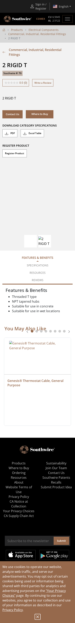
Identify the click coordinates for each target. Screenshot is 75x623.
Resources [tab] (38, 273)
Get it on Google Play (54, 555)
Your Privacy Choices (18, 511)
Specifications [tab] (37, 265)
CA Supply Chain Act (19, 516)
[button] (39, 114)
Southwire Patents (56, 477)
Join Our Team (56, 468)
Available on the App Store (21, 555)
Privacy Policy (12, 610)
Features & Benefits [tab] (37, 258)
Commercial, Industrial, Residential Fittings (37, 34)
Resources (19, 477)
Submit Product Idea (56, 487)
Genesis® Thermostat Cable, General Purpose (35, 383)
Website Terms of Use (19, 489)
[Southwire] (18, 19)
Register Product (14, 153)
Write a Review (42, 82)
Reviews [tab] (37, 280)
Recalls (56, 482)
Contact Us (12, 114)
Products (17, 30)
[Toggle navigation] (67, 19)
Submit (61, 541)
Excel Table (34, 133)
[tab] (32, 331)
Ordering (19, 473)
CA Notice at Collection (19, 503)
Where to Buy (19, 468)
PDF (12, 133)
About (18, 482)
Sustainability (56, 463)
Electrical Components (44, 30)
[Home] (3, 30)
